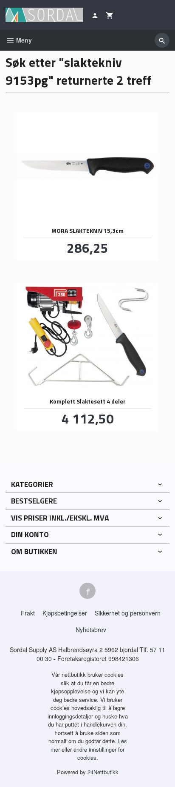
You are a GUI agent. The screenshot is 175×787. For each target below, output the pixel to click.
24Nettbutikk (103, 772)
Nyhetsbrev (91, 629)
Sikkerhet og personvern (128, 613)
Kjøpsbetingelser (64, 613)
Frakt (28, 613)
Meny (23, 40)
